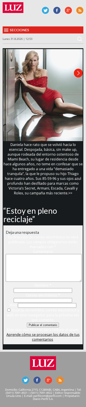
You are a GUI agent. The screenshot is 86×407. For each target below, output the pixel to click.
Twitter (45, 10)
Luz (13, 7)
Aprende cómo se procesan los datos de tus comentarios (43, 337)
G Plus (68, 10)
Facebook (56, 10)
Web (13, 305)
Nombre (43, 285)
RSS (79, 10)
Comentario (43, 251)
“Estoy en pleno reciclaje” (30, 215)
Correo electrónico (43, 295)
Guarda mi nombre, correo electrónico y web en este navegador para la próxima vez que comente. (43, 315)
